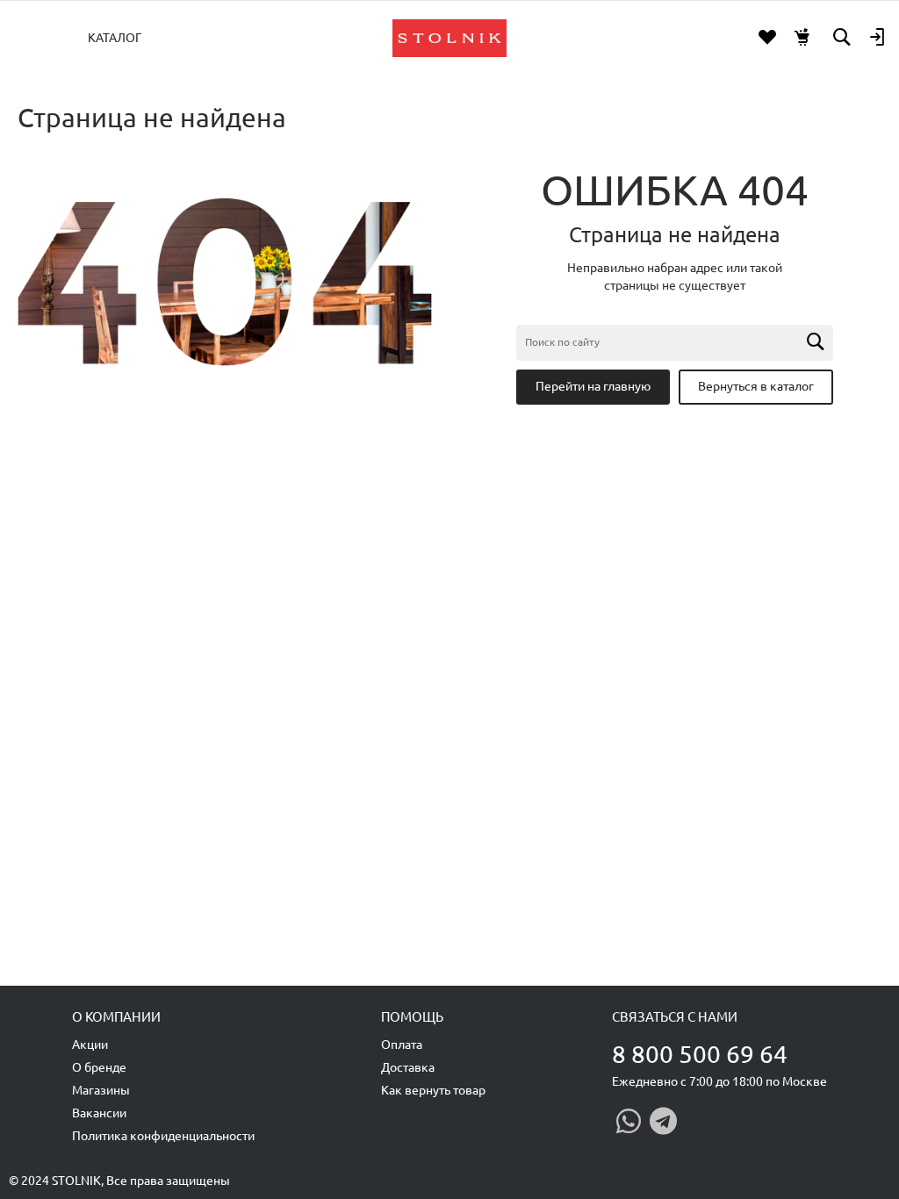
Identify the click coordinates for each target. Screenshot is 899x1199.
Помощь (412, 1016)
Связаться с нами (674, 1016)
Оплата (401, 1044)
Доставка (408, 1067)
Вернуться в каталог (756, 386)
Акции (90, 1044)
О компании (116, 1016)
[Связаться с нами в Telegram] (663, 1121)
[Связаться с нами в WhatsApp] (628, 1121)
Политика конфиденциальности (163, 1136)
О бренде (99, 1067)
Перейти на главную (593, 386)
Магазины (101, 1090)
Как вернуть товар (433, 1090)
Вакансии (99, 1113)
